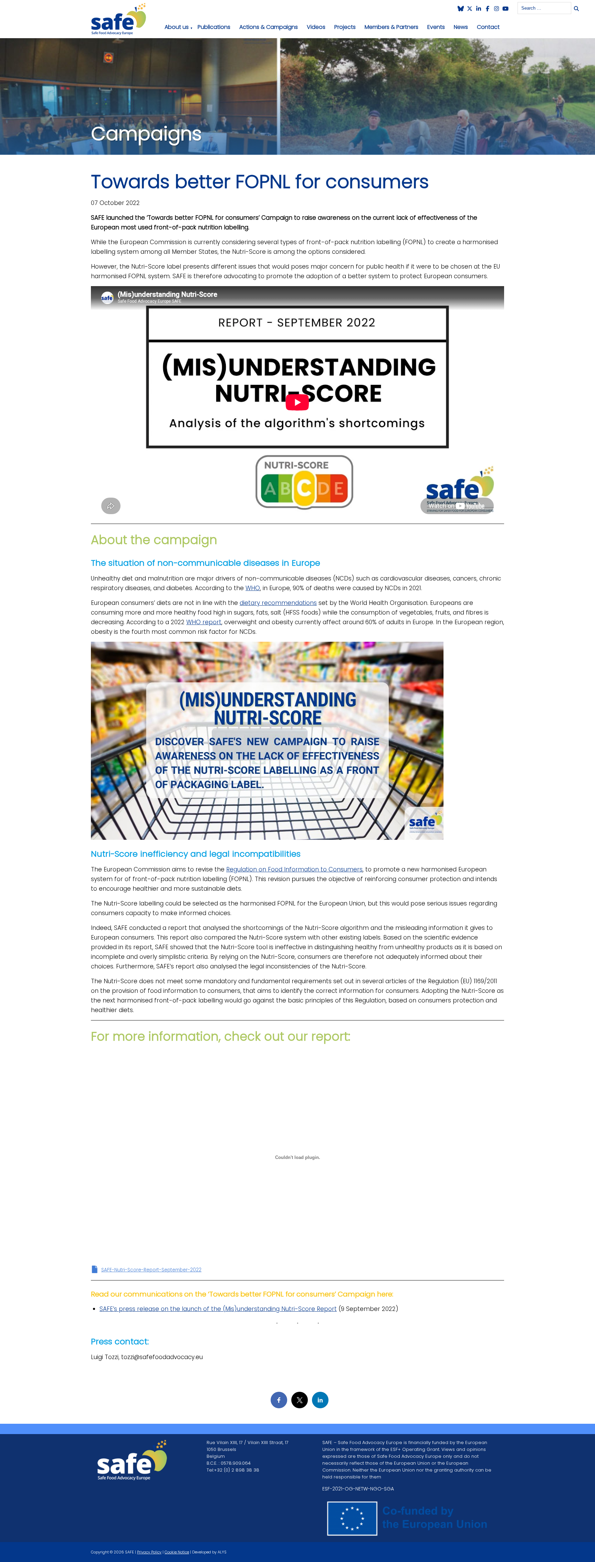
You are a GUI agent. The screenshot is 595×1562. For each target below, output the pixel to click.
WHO (253, 588)
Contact (488, 27)
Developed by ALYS (209, 1552)
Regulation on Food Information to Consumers (294, 869)
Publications (214, 27)
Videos (316, 27)
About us (177, 27)
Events (436, 27)
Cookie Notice (177, 1552)
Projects (345, 27)
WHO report (203, 622)
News (461, 27)
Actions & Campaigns (268, 27)
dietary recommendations (278, 603)
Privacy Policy (149, 1552)
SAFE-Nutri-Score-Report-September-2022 (151, 1270)
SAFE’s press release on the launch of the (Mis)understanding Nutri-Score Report (218, 1309)
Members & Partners (391, 27)
